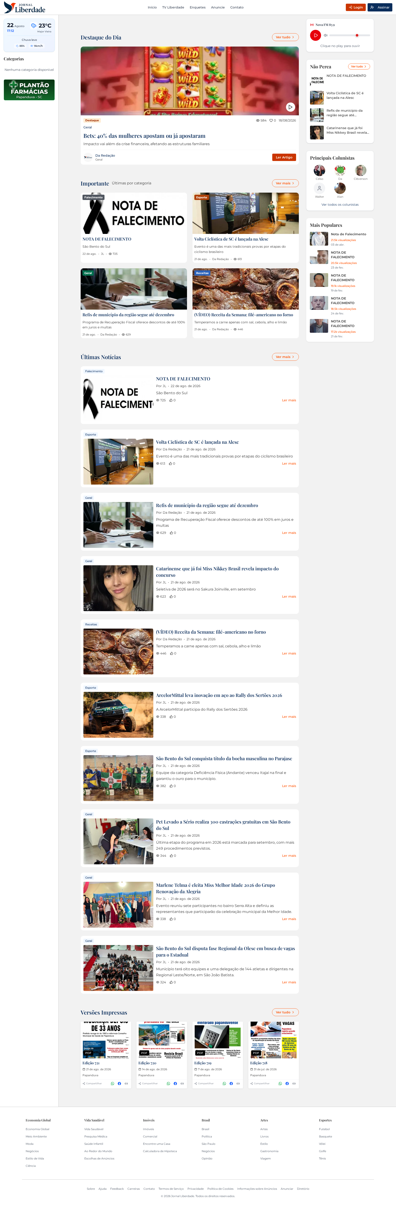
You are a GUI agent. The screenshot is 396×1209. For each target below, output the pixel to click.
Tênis (322, 1158)
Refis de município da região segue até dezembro (128, 314)
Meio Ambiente (36, 1136)
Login (358, 7)
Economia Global (37, 1129)
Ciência (31, 1165)
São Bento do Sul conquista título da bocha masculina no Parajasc (224, 758)
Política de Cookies (220, 1188)
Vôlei (322, 1143)
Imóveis (148, 1129)
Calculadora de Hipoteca (160, 1151)
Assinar (384, 7)
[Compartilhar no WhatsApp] (113, 1084)
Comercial (150, 1136)
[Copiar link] (126, 1084)
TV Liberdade (173, 7)
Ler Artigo (284, 157)
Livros (264, 1136)
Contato (237, 7)
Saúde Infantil (93, 1143)
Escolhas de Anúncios (99, 1158)
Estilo (264, 1143)
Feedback (117, 1188)
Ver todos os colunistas (340, 204)
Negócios (32, 1151)
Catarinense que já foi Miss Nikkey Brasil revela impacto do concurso (347, 130)
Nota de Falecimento (348, 234)
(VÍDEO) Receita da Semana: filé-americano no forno (243, 314)
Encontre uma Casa (156, 1143)
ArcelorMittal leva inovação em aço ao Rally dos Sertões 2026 (219, 695)
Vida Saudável (93, 1129)
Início (152, 7)
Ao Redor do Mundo (98, 1151)
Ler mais (289, 400)
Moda (29, 1143)
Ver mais (283, 183)
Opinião (207, 1158)
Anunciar (287, 1188)
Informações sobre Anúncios (257, 1188)
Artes (264, 1129)
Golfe (322, 1151)
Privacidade (195, 1188)
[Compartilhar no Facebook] (119, 1084)
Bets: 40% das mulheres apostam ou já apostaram (144, 135)
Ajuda (103, 1188)
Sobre (91, 1188)
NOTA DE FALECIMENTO (106, 239)
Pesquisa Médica (95, 1136)
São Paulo (208, 1143)
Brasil (205, 1129)
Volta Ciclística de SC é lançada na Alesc (231, 239)
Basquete (325, 1136)
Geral (87, 127)
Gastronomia (269, 1151)
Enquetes (198, 7)
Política (207, 1136)
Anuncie (218, 7)
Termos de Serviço (171, 1188)
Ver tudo (283, 37)
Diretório (303, 1188)
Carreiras (133, 1188)
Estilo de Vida (35, 1158)
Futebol (324, 1129)
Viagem (265, 1158)
